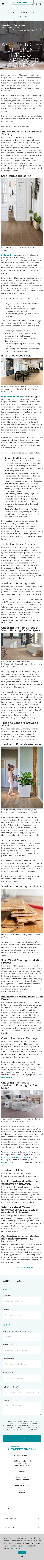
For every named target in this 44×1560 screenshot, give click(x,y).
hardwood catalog (9, 1162)
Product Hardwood (12, 28)
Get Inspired (10, 1518)
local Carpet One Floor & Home (14, 1157)
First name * (7, 1295)
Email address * (8, 1358)
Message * (6, 1400)
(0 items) (40, 4)
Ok (22, 1552)
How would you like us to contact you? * (17, 1331)
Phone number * (9, 1344)
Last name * (7, 1309)
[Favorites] (36, 4)
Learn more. (15, 1548)
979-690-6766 (22, 17)
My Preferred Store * (10, 1387)
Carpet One (5, 25)
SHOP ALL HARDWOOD (22, 1267)
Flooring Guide (19, 25)
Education (10, 1528)
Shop (7, 1509)
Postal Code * (7, 1373)
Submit (22, 1438)
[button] (32, 4)
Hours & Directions (22, 1465)
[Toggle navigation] (3, 4)
